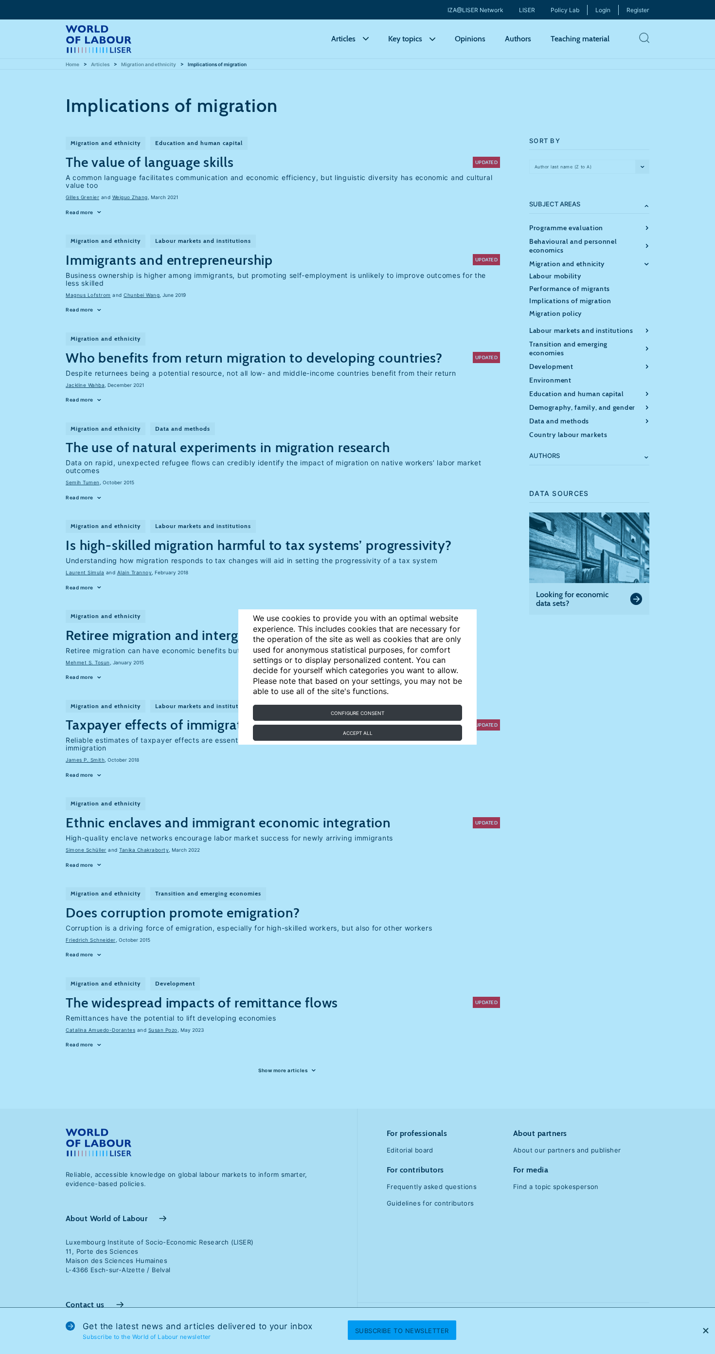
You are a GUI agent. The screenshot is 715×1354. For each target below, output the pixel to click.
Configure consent (357, 713)
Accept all (358, 733)
